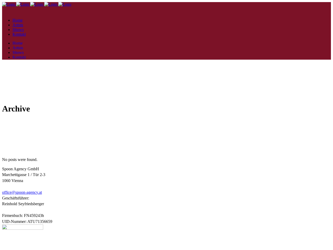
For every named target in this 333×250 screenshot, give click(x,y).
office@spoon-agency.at (22, 192)
